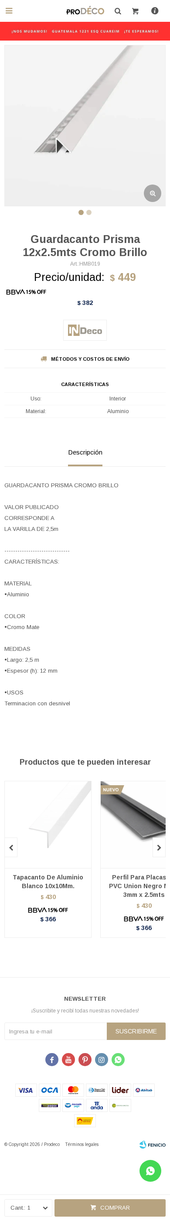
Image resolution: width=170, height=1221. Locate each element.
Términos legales (82, 1144)
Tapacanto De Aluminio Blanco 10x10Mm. (48, 881)
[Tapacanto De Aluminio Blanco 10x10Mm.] (48, 824)
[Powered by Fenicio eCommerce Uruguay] (152, 1144)
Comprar (115, 1207)
